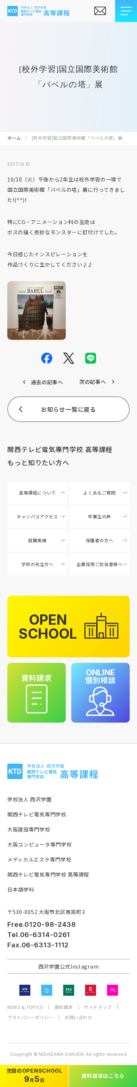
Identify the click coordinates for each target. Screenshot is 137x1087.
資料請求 (63, 1007)
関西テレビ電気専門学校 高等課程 (48, 874)
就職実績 (37, 540)
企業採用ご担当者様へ (100, 564)
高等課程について (37, 492)
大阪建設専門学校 (28, 829)
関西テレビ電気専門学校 (36, 814)
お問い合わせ (78, 1017)
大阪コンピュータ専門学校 (39, 844)
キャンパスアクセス (37, 516)
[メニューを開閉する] (126, 11)
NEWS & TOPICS (25, 1007)
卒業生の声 (99, 516)
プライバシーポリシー (30, 1017)
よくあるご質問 (99, 492)
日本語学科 (20, 889)
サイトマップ (98, 1007)
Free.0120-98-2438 (41, 924)
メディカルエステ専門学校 (39, 859)
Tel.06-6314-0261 (38, 935)
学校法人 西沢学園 (29, 799)
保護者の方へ (100, 540)
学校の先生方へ (37, 564)
